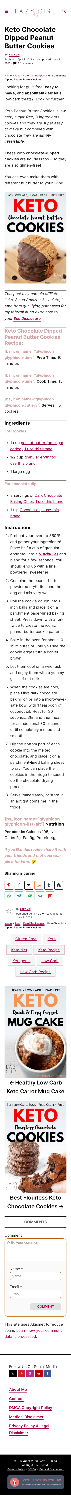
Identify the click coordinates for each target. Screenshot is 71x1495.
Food (17, 75)
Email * (16, 1287)
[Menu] (6, 11)
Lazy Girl (14, 54)
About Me (18, 1389)
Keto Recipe (49, 950)
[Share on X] (28, 885)
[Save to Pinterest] (9, 885)
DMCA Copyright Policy (30, 1407)
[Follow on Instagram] (30, 1373)
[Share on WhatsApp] (9, 895)
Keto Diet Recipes (34, 75)
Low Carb (50, 961)
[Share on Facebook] (19, 885)
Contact (16, 1398)
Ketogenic (21, 961)
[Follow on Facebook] (47, 1373)
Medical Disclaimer (26, 1417)
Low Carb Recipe (35, 972)
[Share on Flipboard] (50, 895)
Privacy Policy (16, 1469)
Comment (13, 1235)
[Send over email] (30, 895)
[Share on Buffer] (58, 885)
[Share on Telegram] (19, 895)
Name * (16, 1269)
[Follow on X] (13, 1373)
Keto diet (19, 950)
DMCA (32, 1469)
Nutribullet (48, 554)
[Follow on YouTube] (39, 1373)
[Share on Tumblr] (48, 885)
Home (8, 75)
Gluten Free (26, 939)
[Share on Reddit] (38, 885)
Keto (52, 939)
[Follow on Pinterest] (21, 1373)
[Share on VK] (40, 895)
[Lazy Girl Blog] (34, 11)
